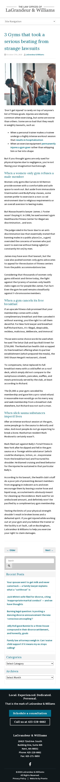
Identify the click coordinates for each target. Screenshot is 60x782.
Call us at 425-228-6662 (30, 722)
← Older (11, 550)
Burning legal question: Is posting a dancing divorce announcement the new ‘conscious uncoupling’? (29, 615)
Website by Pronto (38, 778)
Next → (49, 550)
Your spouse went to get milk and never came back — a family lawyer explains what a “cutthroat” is (28, 586)
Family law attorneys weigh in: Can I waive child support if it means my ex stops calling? (29, 644)
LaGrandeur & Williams (35, 54)
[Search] (9, 565)
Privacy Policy (19, 778)
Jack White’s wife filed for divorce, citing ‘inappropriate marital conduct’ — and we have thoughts (29, 600)
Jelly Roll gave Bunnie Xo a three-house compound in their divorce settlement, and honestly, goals (28, 629)
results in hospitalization (29, 139)
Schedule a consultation (30, 713)
